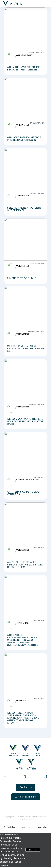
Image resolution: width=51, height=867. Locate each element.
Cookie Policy (9, 827)
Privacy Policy (41, 827)
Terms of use (25, 827)
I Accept (32, 850)
